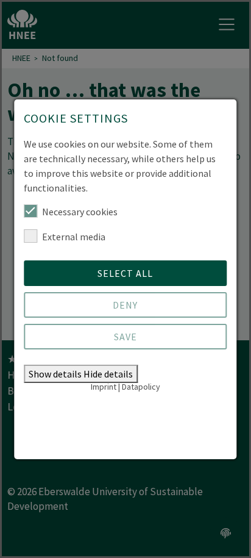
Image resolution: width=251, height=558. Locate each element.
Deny (125, 305)
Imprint (103, 386)
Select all (125, 273)
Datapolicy (141, 386)
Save (125, 337)
